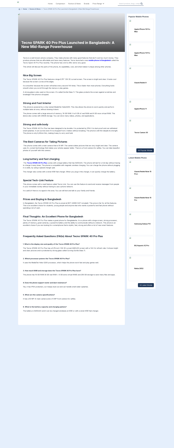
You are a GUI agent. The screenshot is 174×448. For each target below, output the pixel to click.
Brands (86, 4)
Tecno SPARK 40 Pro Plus (37, 163)
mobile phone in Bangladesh (100, 60)
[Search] (141, 3)
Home (50, 4)
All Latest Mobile (146, 285)
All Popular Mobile (145, 150)
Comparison (60, 4)
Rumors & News (74, 4)
